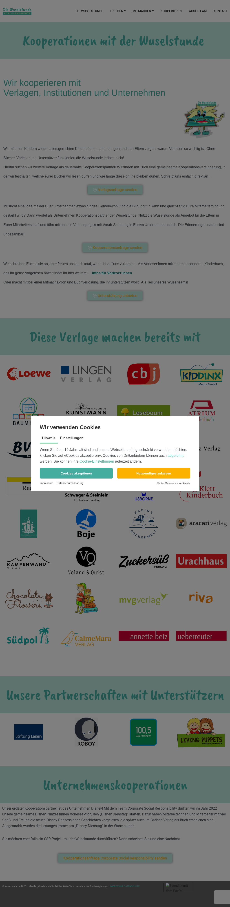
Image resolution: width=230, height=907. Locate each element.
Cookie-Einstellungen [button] (97, 461)
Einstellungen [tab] (72, 438)
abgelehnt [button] (176, 455)
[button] (76, 473)
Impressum (46, 483)
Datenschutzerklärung (70, 483)
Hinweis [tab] (48, 438)
